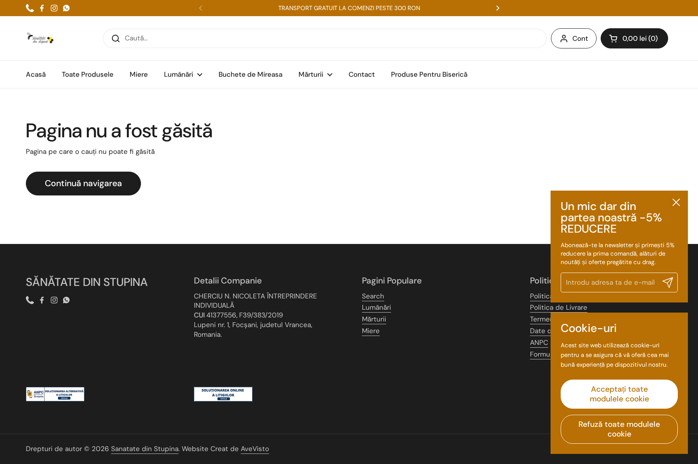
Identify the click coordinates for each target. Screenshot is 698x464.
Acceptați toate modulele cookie (619, 394)
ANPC (539, 342)
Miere (371, 330)
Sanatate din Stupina (145, 448)
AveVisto (255, 448)
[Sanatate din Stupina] (40, 38)
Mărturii (374, 319)
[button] (634, 38)
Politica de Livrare (558, 307)
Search (373, 296)
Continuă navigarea (83, 183)
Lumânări (376, 307)
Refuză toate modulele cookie (619, 429)
